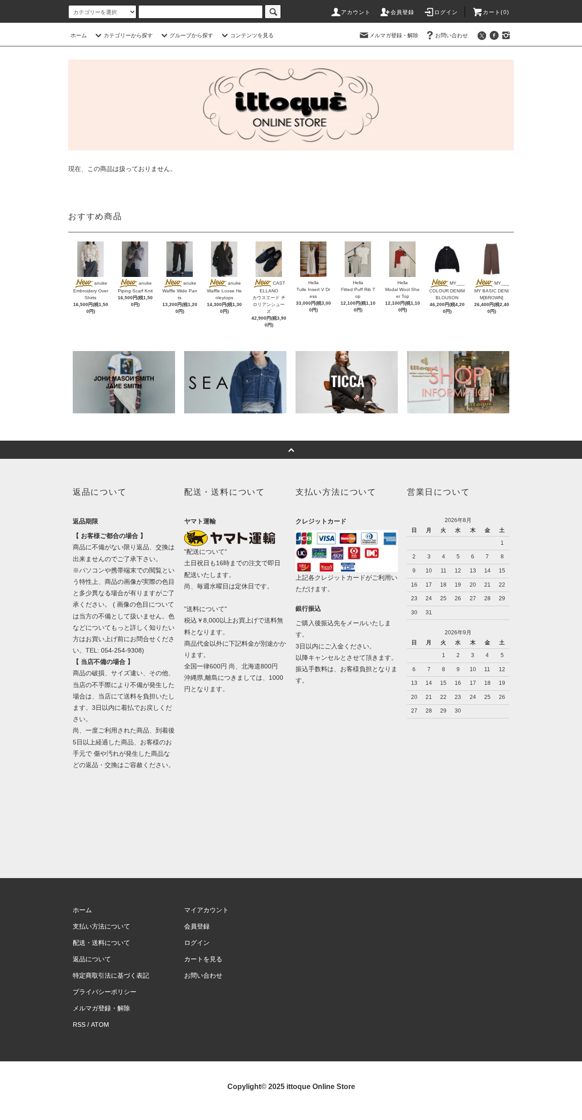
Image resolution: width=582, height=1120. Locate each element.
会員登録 (403, 12)
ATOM (100, 1024)
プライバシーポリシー (104, 991)
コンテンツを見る (252, 35)
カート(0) (496, 12)
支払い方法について (101, 926)
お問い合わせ (451, 35)
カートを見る (203, 959)
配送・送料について (101, 942)
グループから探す (191, 35)
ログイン (446, 12)
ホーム (78, 35)
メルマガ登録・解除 (393, 35)
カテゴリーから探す (128, 35)
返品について (92, 959)
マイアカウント (206, 910)
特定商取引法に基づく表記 (111, 975)
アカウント (356, 12)
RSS (79, 1024)
